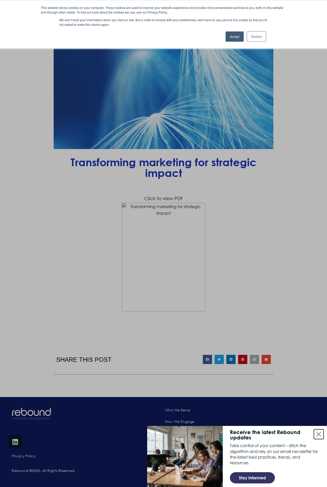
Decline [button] (256, 36)
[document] (163, 243)
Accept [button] (234, 36)
